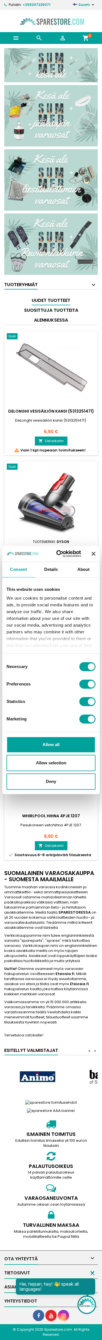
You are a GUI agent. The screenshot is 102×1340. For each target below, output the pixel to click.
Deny (51, 781)
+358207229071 (36, 4)
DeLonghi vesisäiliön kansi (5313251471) (51, 411)
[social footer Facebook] (38, 1315)
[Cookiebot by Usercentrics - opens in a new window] (60, 553)
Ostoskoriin (51, 440)
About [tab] (83, 569)
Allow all (51, 744)
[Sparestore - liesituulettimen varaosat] (51, 179)
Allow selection (51, 762)
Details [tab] (51, 569)
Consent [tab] (18, 569)
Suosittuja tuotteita (51, 310)
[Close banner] (93, 554)
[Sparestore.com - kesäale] (51, 65)
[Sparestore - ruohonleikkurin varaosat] (51, 243)
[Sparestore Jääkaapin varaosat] (51, 115)
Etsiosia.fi (65, 973)
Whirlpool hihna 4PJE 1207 (51, 816)
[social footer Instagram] (63, 1315)
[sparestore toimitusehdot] (51, 1102)
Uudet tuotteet (51, 300)
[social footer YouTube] (51, 1315)
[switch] (87, 684)
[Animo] (37, 1076)
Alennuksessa (51, 320)
